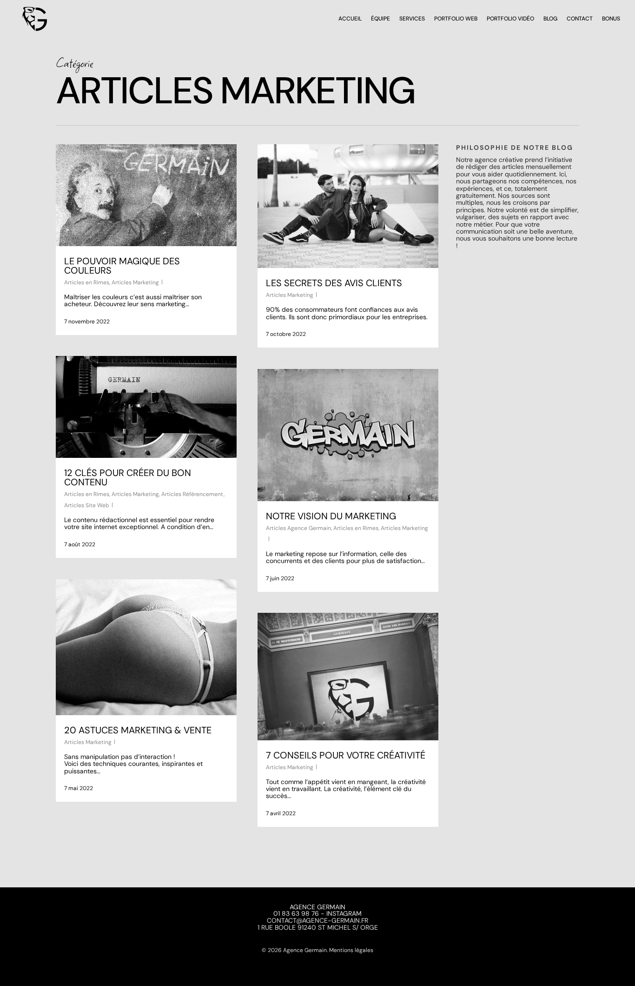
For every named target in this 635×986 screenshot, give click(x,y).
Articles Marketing (135, 282)
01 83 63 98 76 (296, 913)
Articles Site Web (86, 505)
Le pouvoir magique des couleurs (122, 265)
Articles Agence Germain (298, 528)
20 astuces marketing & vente (138, 730)
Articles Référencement (192, 494)
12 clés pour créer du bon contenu (127, 477)
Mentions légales (351, 950)
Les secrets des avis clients (334, 283)
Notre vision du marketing (331, 516)
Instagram (344, 913)
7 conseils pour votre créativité (345, 755)
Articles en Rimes (86, 282)
